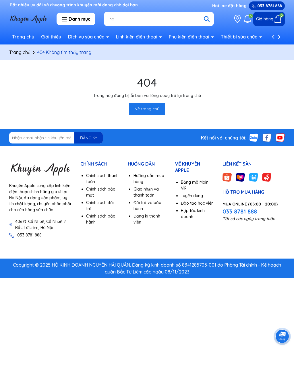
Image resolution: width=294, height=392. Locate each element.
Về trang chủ (147, 108)
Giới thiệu (51, 37)
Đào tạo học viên (197, 203)
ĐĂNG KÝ (88, 137)
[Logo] (40, 169)
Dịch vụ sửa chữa (87, 37)
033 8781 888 (269, 5)
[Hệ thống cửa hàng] (237, 19)
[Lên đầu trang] (282, 357)
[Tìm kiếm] (206, 19)
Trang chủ (23, 37)
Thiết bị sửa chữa (240, 37)
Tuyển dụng (192, 195)
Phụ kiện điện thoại (189, 37)
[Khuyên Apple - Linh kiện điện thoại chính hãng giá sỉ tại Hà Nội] (28, 18)
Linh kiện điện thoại (137, 37)
